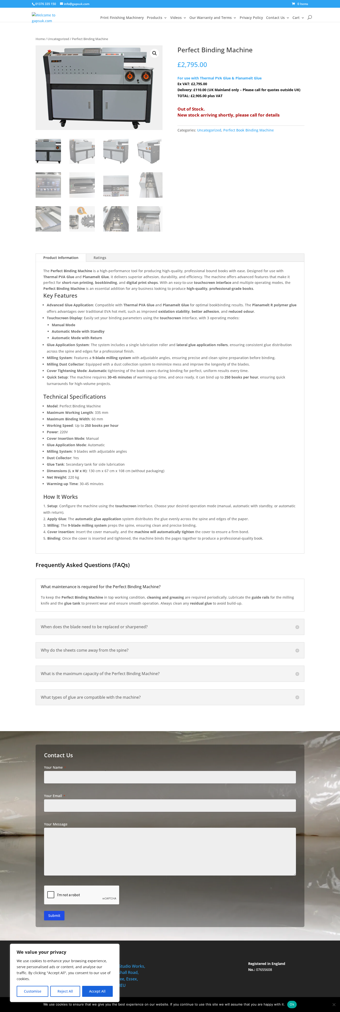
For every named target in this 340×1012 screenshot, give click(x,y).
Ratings (100, 257)
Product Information (60, 257)
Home (40, 39)
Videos (176, 18)
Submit (54, 915)
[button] (154, 53)
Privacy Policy (251, 18)
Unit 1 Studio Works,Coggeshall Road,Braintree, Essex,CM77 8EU (126, 975)
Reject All (65, 991)
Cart (296, 18)
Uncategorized (58, 39)
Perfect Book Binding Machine (248, 130)
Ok (292, 1004)
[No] (333, 1004)
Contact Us (275, 18)
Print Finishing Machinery (122, 18)
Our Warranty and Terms (210, 18)
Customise (32, 991)
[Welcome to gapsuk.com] (45, 15)
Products (154, 18)
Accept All (97, 991)
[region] (64, 973)
